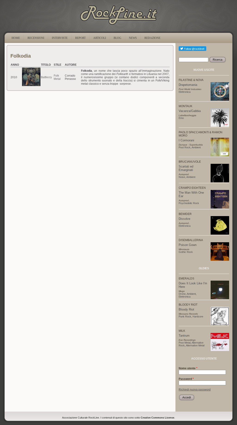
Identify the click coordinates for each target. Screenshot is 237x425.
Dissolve (184, 218)
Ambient (196, 147)
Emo (181, 118)
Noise (182, 177)
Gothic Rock (186, 252)
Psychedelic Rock (189, 203)
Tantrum (184, 335)
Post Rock (184, 147)
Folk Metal (57, 77)
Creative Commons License (157, 417)
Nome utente (188, 368)
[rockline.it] (118, 24)
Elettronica (184, 91)
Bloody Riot (186, 309)
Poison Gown (187, 245)
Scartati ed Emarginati (186, 168)
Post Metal (184, 342)
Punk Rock (185, 316)
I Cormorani (186, 140)
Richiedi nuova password (195, 389)
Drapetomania (188, 85)
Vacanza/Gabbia (190, 111)
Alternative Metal (195, 345)
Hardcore (198, 316)
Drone (182, 293)
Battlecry (46, 77)
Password (186, 379)
